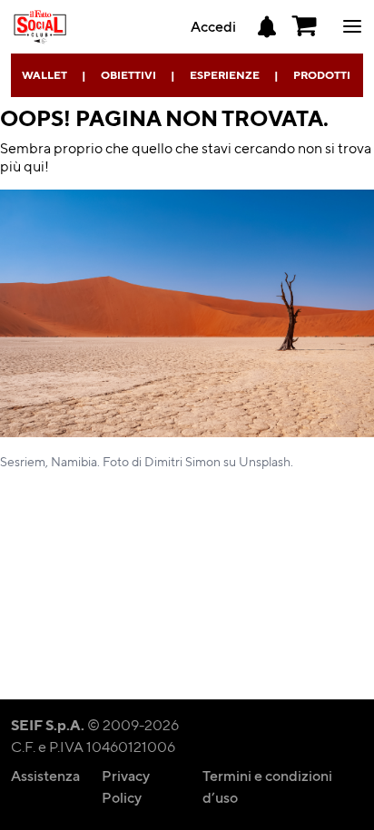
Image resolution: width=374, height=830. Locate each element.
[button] (305, 26)
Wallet (44, 75)
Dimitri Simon (182, 461)
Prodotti (321, 75)
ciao (352, 36)
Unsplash (264, 461)
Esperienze (225, 75)
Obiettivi (128, 75)
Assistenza (45, 775)
